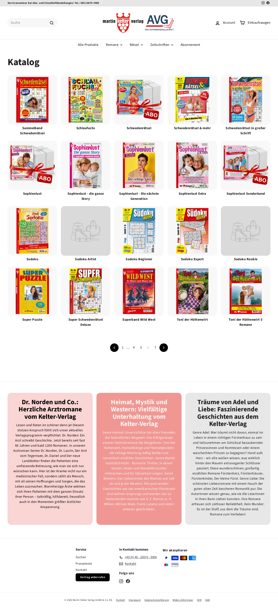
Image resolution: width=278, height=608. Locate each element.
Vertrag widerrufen (92, 577)
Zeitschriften (160, 44)
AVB (199, 600)
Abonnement (190, 44)
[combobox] (32, 22)
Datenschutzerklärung (156, 600)
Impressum (135, 600)
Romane (112, 44)
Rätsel (135, 44)
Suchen (81, 557)
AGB (207, 600)
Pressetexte (84, 563)
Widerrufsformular (183, 600)
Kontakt (81, 570)
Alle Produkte (88, 44)
